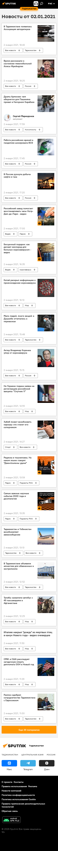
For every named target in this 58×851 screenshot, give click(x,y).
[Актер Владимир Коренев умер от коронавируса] (46, 358)
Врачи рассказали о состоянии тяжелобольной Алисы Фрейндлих (18, 64)
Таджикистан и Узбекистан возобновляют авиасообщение (17, 532)
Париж (23, 234)
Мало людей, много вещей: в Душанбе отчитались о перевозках (19, 319)
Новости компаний (11, 790)
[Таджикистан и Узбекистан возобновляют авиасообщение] (46, 536)
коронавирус (25, 269)
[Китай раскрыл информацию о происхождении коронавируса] (46, 288)
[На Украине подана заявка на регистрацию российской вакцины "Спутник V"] (46, 394)
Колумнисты (30, 129)
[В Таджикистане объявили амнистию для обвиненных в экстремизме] (46, 570)
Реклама (32, 786)
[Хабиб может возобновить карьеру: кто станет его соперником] (46, 430)
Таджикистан (30, 50)
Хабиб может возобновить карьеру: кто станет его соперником (17, 425)
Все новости (10, 50)
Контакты (19, 782)
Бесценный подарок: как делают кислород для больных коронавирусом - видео (17, 248)
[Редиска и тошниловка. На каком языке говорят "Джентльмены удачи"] (46, 465)
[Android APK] (11, 820)
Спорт (8, 447)
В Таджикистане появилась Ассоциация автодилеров (18, 28)
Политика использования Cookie (19, 799)
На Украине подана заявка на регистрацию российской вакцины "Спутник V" (19, 389)
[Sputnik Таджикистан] (10, 4)
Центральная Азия (32, 754)
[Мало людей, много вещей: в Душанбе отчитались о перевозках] (46, 323)
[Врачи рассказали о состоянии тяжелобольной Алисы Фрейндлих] (46, 69)
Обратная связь (10, 811)
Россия (28, 86)
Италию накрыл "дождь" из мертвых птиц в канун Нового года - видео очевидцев (28, 634)
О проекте (7, 782)
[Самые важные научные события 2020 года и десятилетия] (46, 501)
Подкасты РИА (26, 483)
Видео (8, 234)
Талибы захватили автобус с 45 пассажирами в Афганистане (18, 600)
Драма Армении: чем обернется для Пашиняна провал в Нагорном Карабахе (19, 99)
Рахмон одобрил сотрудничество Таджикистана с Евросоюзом (19, 698)
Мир (27, 305)
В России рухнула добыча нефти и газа (17, 175)
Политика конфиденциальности (18, 795)
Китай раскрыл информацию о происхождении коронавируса (20, 281)
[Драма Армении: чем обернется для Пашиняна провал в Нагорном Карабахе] (46, 103)
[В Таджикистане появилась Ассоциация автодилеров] (46, 33)
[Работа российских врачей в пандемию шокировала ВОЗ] (46, 147)
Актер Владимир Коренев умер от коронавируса (17, 351)
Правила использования (14, 786)
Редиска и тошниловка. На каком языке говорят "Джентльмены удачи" (17, 460)
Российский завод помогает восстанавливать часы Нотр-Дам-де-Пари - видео (18, 211)
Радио (8, 483)
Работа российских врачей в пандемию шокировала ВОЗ (18, 141)
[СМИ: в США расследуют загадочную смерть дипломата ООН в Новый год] (46, 667)
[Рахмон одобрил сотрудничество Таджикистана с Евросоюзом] (46, 702)
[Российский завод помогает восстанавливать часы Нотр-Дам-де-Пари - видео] (46, 216)
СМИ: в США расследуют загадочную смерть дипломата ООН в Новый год (19, 662)
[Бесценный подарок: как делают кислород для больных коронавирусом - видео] (46, 252)
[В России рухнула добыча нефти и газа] (46, 181)
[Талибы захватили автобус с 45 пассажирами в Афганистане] (46, 604)
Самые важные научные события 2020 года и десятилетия (16, 496)
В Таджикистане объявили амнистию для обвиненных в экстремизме (19, 566)
